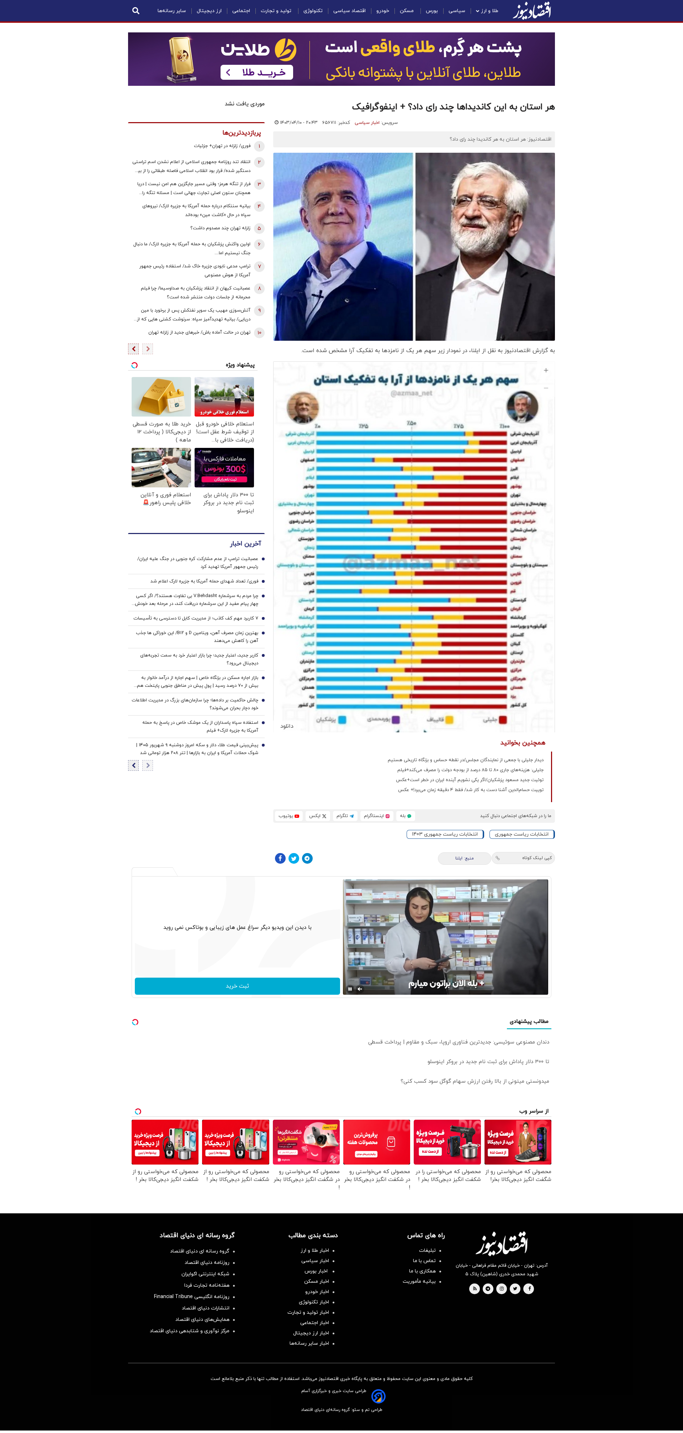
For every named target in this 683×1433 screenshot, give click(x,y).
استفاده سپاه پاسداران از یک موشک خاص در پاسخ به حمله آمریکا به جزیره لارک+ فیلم (200, 727)
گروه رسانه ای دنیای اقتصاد (199, 1251)
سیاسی (457, 10)
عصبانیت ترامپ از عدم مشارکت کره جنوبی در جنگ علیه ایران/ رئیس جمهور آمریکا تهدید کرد (197, 563)
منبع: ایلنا (464, 858)
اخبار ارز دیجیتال (311, 1333)
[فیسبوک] (280, 858)
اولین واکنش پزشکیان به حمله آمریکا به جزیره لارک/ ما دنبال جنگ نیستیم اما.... (191, 248)
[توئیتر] (293, 858)
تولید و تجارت (277, 10)
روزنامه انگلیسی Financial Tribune (191, 1296)
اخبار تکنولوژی (314, 1302)
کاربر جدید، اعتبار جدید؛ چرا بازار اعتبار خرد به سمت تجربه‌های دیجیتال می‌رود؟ (199, 659)
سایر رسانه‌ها (172, 10)
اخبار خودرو (317, 1291)
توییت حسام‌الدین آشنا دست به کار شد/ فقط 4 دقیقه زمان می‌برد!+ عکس (471, 790)
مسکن (407, 10)
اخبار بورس (317, 1271)
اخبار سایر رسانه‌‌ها (309, 1343)
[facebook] (529, 1289)
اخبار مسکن (316, 1281)
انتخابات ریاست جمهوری (522, 834)
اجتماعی (241, 10)
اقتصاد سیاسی (349, 10)
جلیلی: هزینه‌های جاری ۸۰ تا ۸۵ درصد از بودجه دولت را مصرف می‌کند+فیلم (470, 770)
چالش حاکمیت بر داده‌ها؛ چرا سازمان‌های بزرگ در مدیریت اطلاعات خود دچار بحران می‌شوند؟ (195, 704)
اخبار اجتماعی (314, 1322)
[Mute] (360, 989)
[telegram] (488, 1289)
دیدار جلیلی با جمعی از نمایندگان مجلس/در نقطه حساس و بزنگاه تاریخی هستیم (466, 760)
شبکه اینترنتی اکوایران (205, 1274)
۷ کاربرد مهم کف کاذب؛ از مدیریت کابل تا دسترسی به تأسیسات (195, 618)
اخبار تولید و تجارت (308, 1312)
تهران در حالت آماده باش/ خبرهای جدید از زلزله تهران (199, 332)
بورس (432, 10)
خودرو (382, 10)
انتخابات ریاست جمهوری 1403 (445, 834)
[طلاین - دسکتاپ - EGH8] (341, 59)
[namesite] (531, 10)
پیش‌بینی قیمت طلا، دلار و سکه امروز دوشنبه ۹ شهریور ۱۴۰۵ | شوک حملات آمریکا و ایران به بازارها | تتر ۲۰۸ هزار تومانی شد (197, 749)
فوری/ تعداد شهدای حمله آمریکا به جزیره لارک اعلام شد (204, 581)
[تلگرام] (307, 858)
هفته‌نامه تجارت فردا (206, 1285)
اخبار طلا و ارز (315, 1250)
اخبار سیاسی (367, 123)
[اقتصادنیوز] (501, 1243)
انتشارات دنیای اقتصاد (205, 1308)
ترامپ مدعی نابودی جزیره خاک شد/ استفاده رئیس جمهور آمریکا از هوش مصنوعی (194, 270)
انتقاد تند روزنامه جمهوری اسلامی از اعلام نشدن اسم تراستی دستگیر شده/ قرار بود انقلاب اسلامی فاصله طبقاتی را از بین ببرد (191, 167)
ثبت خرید (237, 986)
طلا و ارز (490, 10)
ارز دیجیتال (209, 10)
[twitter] (515, 1289)
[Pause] (350, 989)
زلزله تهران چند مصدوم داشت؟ (220, 228)
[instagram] (502, 1289)
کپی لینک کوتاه (537, 858)
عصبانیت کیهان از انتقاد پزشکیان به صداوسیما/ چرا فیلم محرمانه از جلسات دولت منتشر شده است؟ (195, 292)
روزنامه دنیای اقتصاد (207, 1262)
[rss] (475, 1289)
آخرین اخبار (245, 543)
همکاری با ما (422, 1271)
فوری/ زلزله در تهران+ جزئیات (222, 146)
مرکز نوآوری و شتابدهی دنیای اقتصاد (189, 1331)
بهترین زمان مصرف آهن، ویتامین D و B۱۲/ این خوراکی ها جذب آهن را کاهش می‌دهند (197, 637)
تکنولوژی (313, 10)
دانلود (286, 726)
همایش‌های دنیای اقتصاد (202, 1319)
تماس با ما (424, 1260)
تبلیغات (427, 1250)
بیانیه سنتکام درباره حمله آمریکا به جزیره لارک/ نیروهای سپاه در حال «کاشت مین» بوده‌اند (196, 210)
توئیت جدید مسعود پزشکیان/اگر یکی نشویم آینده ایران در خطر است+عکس (470, 780)
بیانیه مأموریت (419, 1281)
